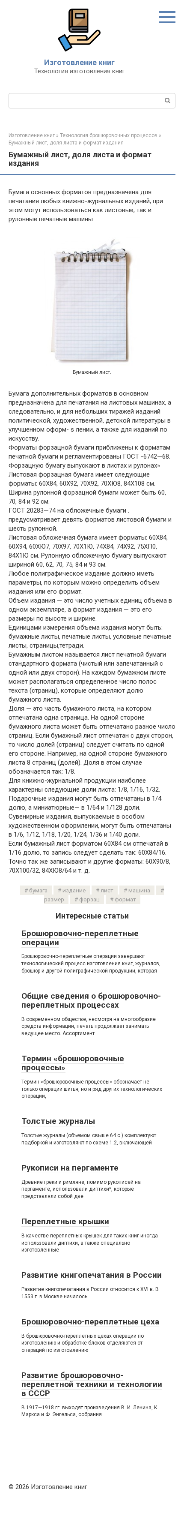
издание (74, 890)
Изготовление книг (79, 62)
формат (125, 899)
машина (139, 890)
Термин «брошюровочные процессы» (72, 1063)
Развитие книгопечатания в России (91, 1275)
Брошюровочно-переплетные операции (80, 937)
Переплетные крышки (65, 1221)
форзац (89, 899)
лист (107, 890)
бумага (38, 890)
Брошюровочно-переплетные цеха (90, 1322)
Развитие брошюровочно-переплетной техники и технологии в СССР (91, 1384)
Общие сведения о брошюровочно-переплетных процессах (91, 1000)
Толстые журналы (58, 1121)
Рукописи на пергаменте (70, 1168)
